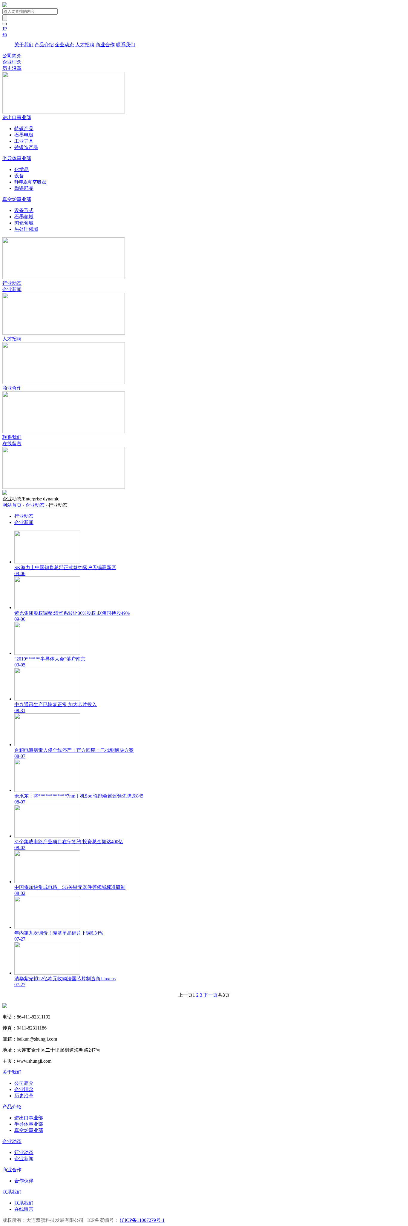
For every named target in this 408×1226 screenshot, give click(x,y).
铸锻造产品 (26, 147)
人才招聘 (84, 44)
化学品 (21, 169)
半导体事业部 (28, 1124)
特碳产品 (23, 128)
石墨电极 (23, 134)
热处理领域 (26, 229)
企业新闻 (12, 289)
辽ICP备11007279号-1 (142, 1220)
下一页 (210, 995)
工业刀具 (23, 141)
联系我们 (125, 44)
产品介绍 (44, 44)
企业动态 (64, 44)
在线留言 (12, 443)
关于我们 (23, 44)
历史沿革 (12, 68)
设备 (19, 175)
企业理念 (12, 61)
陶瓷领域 (23, 222)
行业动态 (12, 283)
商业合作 (105, 44)
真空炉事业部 (28, 1130)
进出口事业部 (28, 1117)
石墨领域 (23, 216)
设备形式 (23, 210)
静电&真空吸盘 (30, 182)
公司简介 (12, 55)
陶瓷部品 (23, 188)
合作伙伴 (23, 1180)
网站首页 (12, 505)
